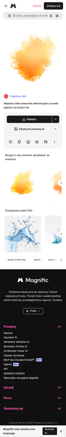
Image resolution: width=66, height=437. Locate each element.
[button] (33, 311)
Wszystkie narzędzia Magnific (21, 378)
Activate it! (49, 431)
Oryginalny (25, 31)
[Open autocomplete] (8, 15)
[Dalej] (61, 182)
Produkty (10, 326)
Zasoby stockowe (14, 355)
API (6, 369)
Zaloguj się (53, 6)
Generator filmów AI (15, 346)
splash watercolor (17, 259)
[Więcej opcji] (54, 142)
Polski (33, 310)
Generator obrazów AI (16, 341)
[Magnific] (33, 281)
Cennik (37, 6)
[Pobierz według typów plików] (55, 119)
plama (37, 259)
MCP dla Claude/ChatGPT (22, 360)
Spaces (8, 333)
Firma (8, 398)
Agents (11, 364)
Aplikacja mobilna (14, 373)
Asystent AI (10, 337)
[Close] (61, 431)
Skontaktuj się (13, 408)
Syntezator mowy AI (16, 351)
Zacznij (9, 387)
